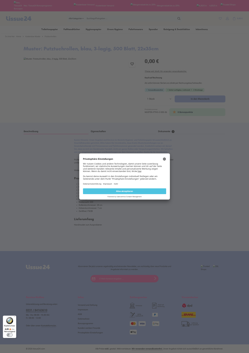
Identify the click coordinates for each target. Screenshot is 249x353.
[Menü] (14, 317)
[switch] (10, 335)
